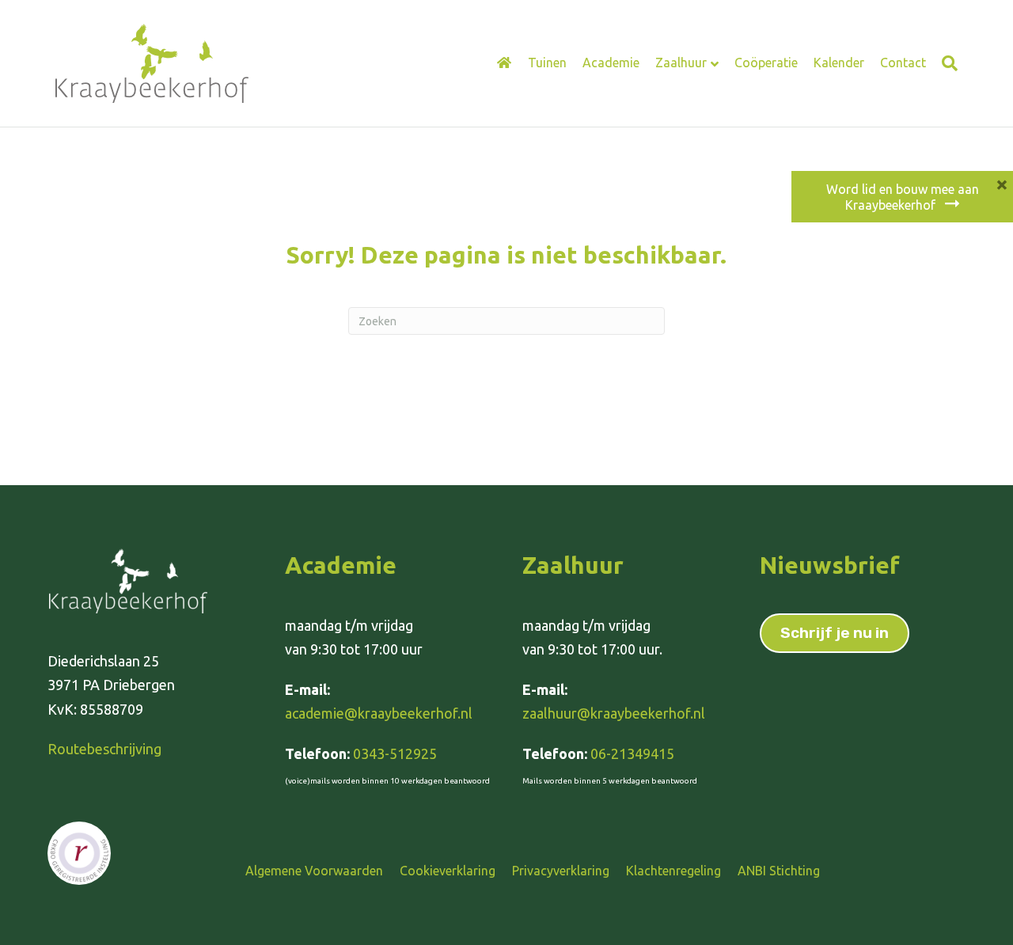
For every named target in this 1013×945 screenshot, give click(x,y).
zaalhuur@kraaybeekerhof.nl (613, 713)
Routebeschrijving (104, 749)
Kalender (839, 62)
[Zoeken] (946, 63)
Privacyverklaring (560, 870)
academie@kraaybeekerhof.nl (378, 713)
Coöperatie (766, 62)
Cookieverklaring (447, 870)
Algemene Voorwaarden (314, 870)
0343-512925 (395, 753)
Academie (610, 62)
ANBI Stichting (779, 870)
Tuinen (547, 62)
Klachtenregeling (673, 870)
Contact (903, 62)
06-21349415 (632, 753)
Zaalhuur (681, 62)
